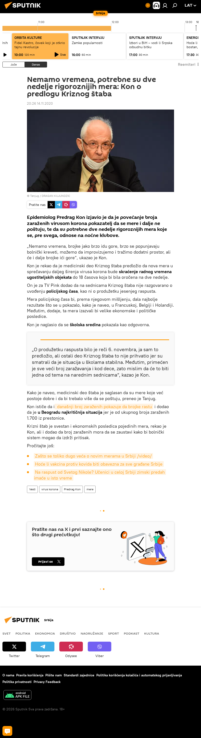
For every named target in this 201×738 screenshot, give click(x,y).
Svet (6, 633)
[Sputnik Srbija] (24, 9)
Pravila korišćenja (29, 675)
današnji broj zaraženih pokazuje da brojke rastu (104, 406)
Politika (22, 633)
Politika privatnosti (17, 682)
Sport (113, 633)
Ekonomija (45, 633)
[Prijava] (165, 5)
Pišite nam (53, 675)
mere (90, 489)
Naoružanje (92, 633)
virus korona (49, 489)
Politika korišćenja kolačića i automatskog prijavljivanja (139, 675)
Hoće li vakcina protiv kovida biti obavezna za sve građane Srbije (99, 464)
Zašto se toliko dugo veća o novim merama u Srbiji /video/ (93, 456)
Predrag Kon (72, 489)
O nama (8, 675)
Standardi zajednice (79, 675)
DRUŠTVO (68, 633)
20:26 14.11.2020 (40, 103)
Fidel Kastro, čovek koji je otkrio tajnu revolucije (39, 45)
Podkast (131, 633)
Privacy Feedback (47, 682)
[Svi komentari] (7, 731)
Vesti (32, 489)
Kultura (151, 633)
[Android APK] (17, 695)
